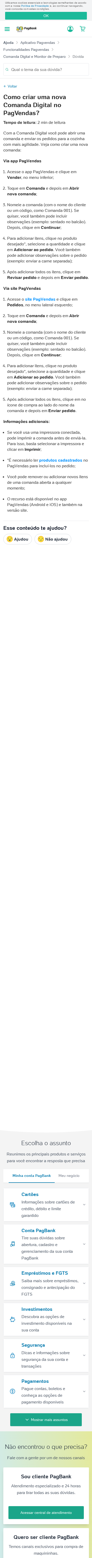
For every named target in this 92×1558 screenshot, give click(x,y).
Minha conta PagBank (32, 1175)
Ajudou (21, 539)
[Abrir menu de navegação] (7, 29)
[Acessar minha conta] (70, 29)
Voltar (12, 86)
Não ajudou (56, 539)
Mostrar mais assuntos (49, 1419)
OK (46, 15)
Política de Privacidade (35, 5)
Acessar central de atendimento (46, 1512)
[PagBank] (27, 29)
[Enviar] (7, 69)
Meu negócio (69, 1175)
